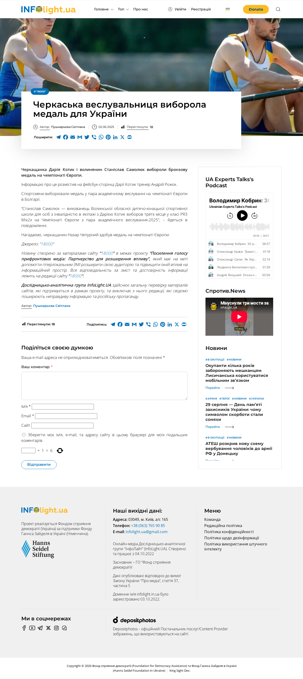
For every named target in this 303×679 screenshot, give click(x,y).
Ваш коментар (37, 366)
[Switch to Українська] (228, 9)
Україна (257, 398)
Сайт (25, 425)
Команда (212, 519)
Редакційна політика (223, 525)
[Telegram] (58, 137)
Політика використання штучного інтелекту (235, 546)
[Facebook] (65, 137)
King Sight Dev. (179, 671)
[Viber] (94, 137)
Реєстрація (201, 9)
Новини (235, 359)
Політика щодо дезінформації (231, 537)
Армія (212, 398)
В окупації (216, 359)
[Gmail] (79, 137)
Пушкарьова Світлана (62, 127)
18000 (47, 244)
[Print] (129, 137)
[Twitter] (86, 137)
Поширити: (43, 137)
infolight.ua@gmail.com (147, 531)
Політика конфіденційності (229, 531)
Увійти (180, 9)
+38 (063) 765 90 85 (148, 525)
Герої (226, 398)
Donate (256, 9)
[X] (122, 137)
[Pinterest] (108, 137)
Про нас (140, 9)
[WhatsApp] (101, 137)
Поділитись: (97, 324)
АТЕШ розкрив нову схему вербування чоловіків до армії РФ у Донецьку (238, 448)
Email (27, 415)
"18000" (41, 91)
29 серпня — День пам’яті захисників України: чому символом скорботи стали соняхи (234, 412)
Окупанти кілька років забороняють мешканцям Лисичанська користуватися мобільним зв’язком (236, 373)
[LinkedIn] (115, 137)
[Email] (72, 137)
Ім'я (26, 406)
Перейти (212, 388)
